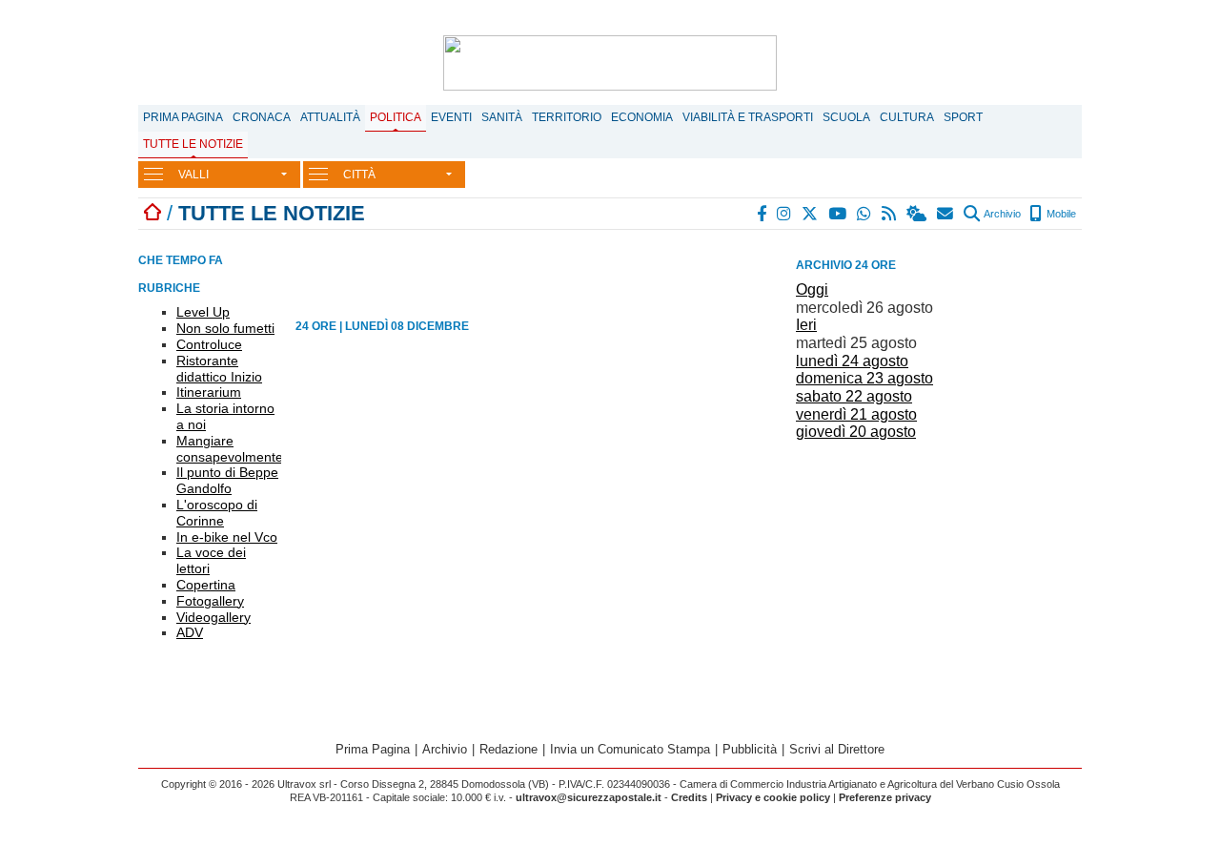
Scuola (846, 117)
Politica (395, 117)
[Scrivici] (946, 213)
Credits (689, 797)
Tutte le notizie (193, 144)
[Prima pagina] (152, 213)
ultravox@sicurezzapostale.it (588, 797)
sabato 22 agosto (854, 396)
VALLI (193, 174)
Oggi (812, 289)
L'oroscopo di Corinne (216, 512)
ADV (189, 632)
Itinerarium (208, 392)
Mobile (1060, 213)
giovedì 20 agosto (856, 431)
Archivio (1001, 213)
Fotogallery (210, 601)
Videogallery (213, 617)
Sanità (501, 117)
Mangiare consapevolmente (229, 448)
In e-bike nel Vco (226, 537)
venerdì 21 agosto (856, 414)
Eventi (451, 117)
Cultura (907, 117)
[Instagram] (785, 213)
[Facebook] (762, 213)
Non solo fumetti (225, 328)
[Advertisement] (939, 580)
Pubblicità (749, 749)
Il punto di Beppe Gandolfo (227, 480)
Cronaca (262, 117)
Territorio (566, 117)
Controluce (209, 344)
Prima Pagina (183, 117)
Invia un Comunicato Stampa (630, 749)
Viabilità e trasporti (747, 117)
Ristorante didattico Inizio (219, 368)
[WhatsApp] (865, 213)
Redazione (508, 749)
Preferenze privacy (885, 797)
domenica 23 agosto (864, 378)
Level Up (203, 312)
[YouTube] (838, 213)
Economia (642, 117)
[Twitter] (811, 213)
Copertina (205, 584)
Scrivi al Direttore (836, 749)
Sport (963, 117)
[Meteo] (917, 213)
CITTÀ (359, 174)
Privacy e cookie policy (773, 797)
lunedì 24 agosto (852, 361)
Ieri (806, 325)
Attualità (330, 117)
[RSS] (890, 213)
